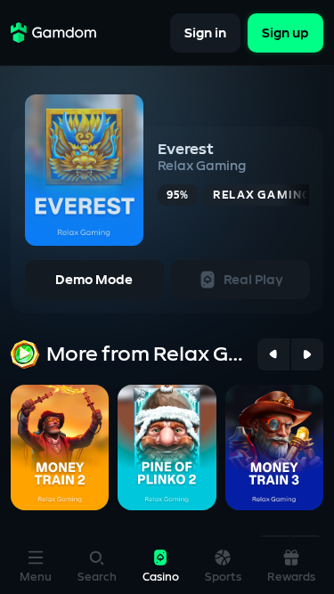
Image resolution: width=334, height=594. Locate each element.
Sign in (205, 32)
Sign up (285, 32)
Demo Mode (94, 280)
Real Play (253, 280)
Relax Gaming (202, 166)
